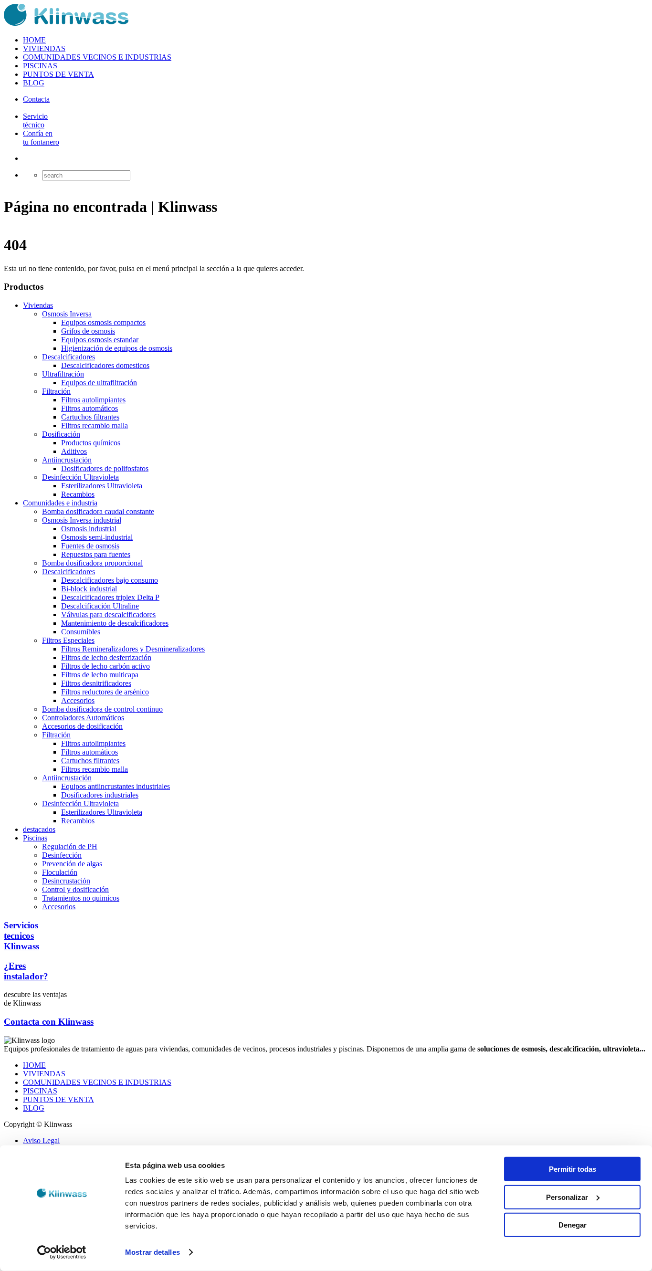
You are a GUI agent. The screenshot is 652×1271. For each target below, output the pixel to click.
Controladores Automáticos (83, 718)
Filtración (56, 391)
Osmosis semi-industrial (97, 537)
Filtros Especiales (68, 640)
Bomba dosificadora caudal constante (98, 511)
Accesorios (78, 700)
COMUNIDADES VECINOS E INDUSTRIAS (97, 57)
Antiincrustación (67, 460)
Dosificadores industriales (99, 795)
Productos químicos (90, 443)
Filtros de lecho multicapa (99, 675)
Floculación (59, 872)
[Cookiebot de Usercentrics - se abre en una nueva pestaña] (62, 1252)
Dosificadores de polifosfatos (104, 468)
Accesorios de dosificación (82, 726)
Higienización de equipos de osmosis (116, 348)
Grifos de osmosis (88, 331)
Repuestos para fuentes (95, 554)
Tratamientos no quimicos (80, 898)
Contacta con (49, 1022)
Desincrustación (66, 881)
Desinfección (62, 855)
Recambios (78, 494)
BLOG (33, 83)
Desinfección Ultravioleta (80, 477)
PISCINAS (40, 66)
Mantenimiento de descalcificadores (114, 623)
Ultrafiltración (63, 374)
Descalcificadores (68, 357)
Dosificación (61, 434)
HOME (34, 40)
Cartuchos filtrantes (90, 417)
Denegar (572, 1225)
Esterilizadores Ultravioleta (101, 486)
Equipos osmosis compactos (103, 322)
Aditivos (74, 451)
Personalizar (567, 1197)
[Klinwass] (66, 24)
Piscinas (35, 838)
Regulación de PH (69, 846)
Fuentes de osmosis (90, 546)
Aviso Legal (41, 1140)
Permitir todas (572, 1169)
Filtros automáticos (89, 408)
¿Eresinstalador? (26, 971)
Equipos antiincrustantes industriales (115, 786)
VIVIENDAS (44, 48)
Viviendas (38, 305)
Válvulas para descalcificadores (108, 614)
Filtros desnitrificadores (96, 683)
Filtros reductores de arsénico (105, 692)
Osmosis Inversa (67, 314)
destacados (39, 829)
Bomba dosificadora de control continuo (102, 709)
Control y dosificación (75, 889)
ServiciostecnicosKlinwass (21, 935)
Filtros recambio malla (94, 425)
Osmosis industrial (88, 529)
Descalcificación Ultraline (100, 606)
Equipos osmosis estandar (99, 340)
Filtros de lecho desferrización (106, 657)
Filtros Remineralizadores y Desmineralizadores (133, 649)
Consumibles (80, 632)
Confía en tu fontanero (41, 137)
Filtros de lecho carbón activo (105, 666)
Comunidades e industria (60, 503)
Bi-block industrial (89, 589)
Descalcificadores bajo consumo (109, 580)
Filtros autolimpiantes (93, 400)
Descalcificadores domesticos (105, 365)
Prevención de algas (72, 864)
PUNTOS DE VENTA (58, 74)
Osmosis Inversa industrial (81, 520)
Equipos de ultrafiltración (99, 382)
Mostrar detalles (152, 1252)
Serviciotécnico (35, 120)
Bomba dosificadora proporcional (92, 563)
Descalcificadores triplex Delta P (110, 597)
